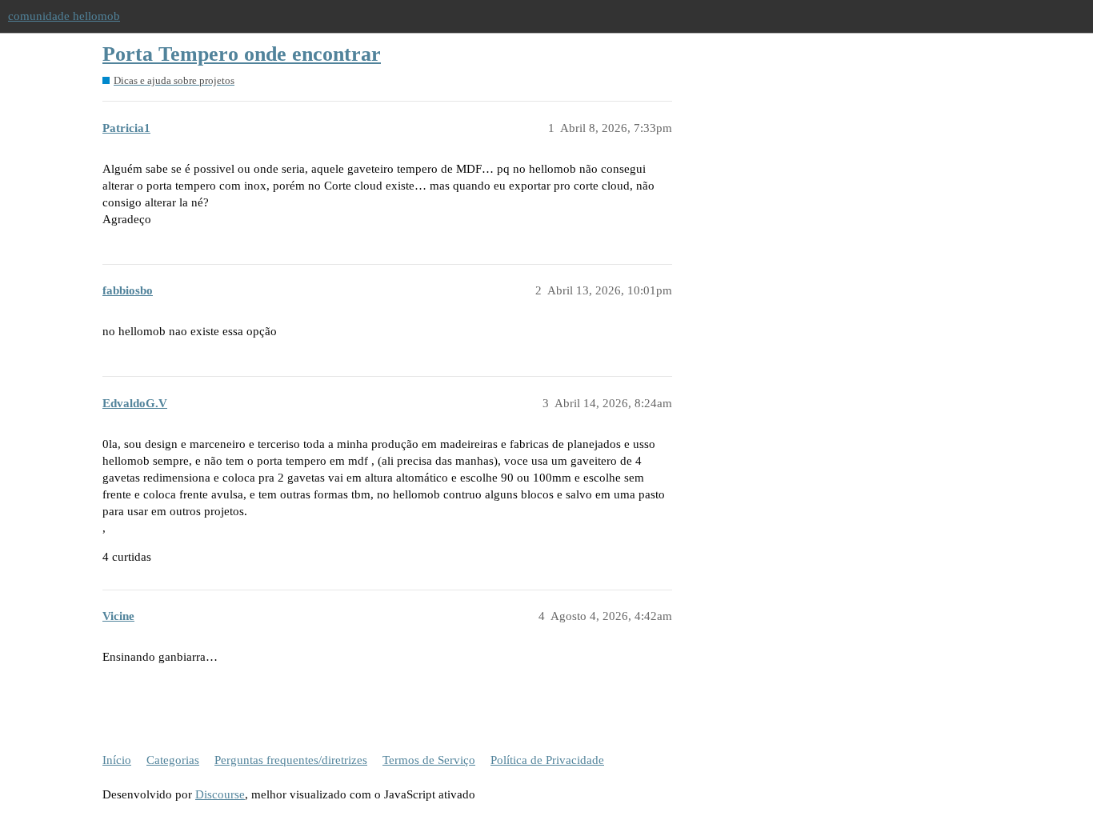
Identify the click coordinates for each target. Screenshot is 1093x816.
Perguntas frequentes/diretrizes (290, 760)
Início (116, 760)
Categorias (172, 760)
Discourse (220, 794)
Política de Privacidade (547, 760)
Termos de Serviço (428, 760)
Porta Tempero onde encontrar (241, 54)
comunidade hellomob (64, 16)
